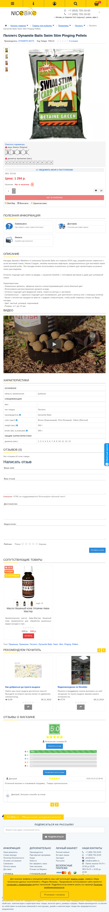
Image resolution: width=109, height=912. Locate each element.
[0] (96, 3)
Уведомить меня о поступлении (55, 170)
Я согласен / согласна (54, 895)
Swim (55, 644)
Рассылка (60, 861)
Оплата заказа (9, 866)
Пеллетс (79, 25)
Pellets (75, 644)
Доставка (7, 869)
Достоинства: (11, 504)
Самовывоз (8, 864)
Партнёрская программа (40, 855)
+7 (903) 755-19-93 (79, 10)
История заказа (62, 855)
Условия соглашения (12, 861)
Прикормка (63, 25)
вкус (17, 147)
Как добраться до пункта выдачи (22, 687)
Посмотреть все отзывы (54, 772)
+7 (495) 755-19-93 (79, 14)
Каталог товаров (18, 25)
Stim (61, 644)
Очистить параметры (15, 144)
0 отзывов (73, 41)
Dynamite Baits (45, 644)
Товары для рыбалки (42, 25)
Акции (32, 858)
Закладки (60, 858)
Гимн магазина (36, 866)
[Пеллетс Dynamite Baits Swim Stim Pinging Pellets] (58, 94)
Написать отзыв (54, 746)
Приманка (13, 644)
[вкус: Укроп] (17, 603)
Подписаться (56, 837)
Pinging (67, 644)
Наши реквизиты (10, 852)
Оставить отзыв (97, 550)
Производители (36, 852)
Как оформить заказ (38, 864)
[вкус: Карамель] (31, 603)
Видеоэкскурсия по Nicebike (72, 687)
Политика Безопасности (13, 858)
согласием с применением (19, 884)
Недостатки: (10, 524)
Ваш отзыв (9, 479)
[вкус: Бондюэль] (24, 603)
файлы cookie (77, 879)
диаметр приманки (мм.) (19, 158)
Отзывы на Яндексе (38, 869)
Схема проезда (9, 855)
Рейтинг (8, 544)
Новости (33, 861)
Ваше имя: (9, 468)
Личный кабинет (63, 852)
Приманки (24, 644)
